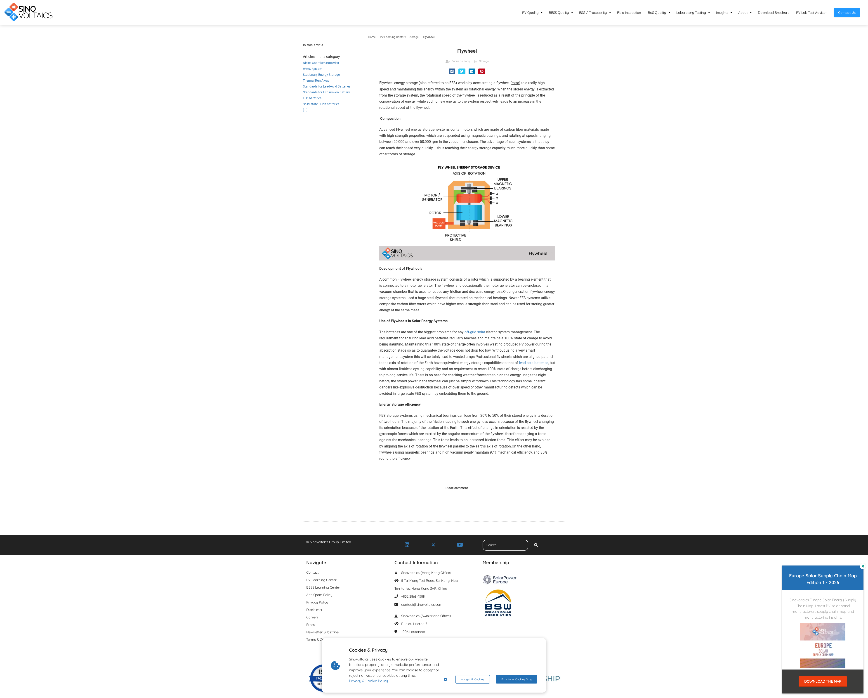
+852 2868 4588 (413, 596)
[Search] (536, 545)
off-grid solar (475, 332)
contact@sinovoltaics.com (421, 604)
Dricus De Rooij (460, 61)
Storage (484, 61)
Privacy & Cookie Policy (368, 681)
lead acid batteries (533, 363)
